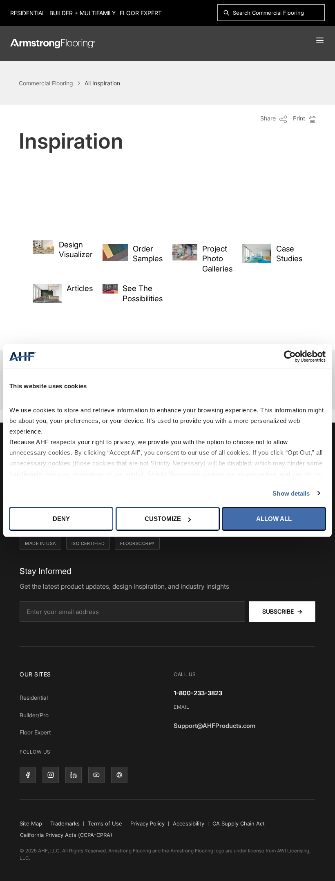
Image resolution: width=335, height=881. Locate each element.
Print (300, 118)
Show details (291, 493)
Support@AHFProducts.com (214, 726)
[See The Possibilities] (110, 289)
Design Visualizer (76, 250)
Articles (80, 288)
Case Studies (289, 254)
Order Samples (148, 254)
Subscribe (282, 611)
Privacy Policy (147, 823)
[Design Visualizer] (43, 247)
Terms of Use (105, 823)
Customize (163, 518)
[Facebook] (28, 775)
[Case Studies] (256, 253)
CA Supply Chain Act (238, 823)
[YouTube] (96, 775)
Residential (27, 12)
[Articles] (47, 293)
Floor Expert (141, 12)
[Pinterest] (119, 775)
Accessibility (188, 823)
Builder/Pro (34, 715)
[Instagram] (50, 775)
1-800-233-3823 (198, 693)
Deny (61, 518)
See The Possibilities (143, 293)
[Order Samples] (115, 252)
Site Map (31, 823)
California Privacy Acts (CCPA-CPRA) (66, 835)
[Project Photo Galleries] (184, 252)
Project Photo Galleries (217, 259)
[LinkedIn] (73, 775)
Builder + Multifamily (82, 12)
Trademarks (65, 823)
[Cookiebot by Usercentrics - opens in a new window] (290, 356)
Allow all (274, 518)
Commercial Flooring (46, 83)
